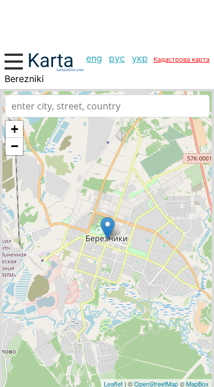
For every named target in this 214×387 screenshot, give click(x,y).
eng (94, 58)
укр (140, 58)
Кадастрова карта (181, 59)
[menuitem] (94, 58)
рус (117, 58)
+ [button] (14, 129)
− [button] (14, 146)
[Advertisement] (107, 23)
